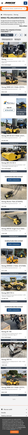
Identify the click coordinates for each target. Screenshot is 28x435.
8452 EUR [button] (4, 92)
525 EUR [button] (4, 206)
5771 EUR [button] (4, 270)
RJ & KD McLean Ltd (13, 94)
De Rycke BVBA (13, 301)
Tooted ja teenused (6, 415)
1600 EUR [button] (4, 365)
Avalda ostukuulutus (14, 180)
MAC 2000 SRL (13, 171)
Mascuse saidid (8, 409)
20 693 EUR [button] (5, 140)
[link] (14, 49)
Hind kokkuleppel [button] (6, 65)
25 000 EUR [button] (5, 298)
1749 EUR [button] (4, 233)
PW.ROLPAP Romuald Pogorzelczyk (14, 368)
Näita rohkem (23, 26)
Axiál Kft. (14, 67)
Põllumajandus (8, 15)
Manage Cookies (22, 427)
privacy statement (11, 428)
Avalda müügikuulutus (25, 3)
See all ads (10, 110)
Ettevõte (3, 412)
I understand (14, 432)
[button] (7, 35)
